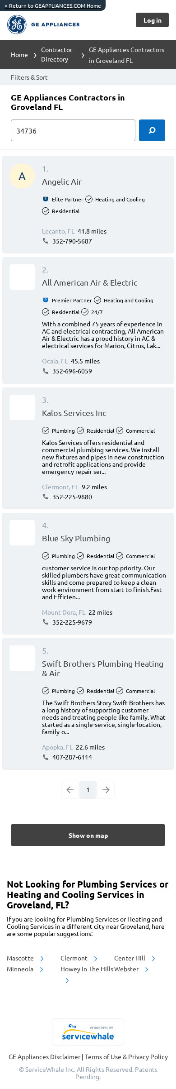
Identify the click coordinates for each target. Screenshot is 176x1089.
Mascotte (21, 958)
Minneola (21, 969)
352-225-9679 (71, 622)
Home (19, 54)
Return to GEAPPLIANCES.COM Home (53, 5)
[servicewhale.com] (88, 1032)
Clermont (74, 958)
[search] (152, 130)
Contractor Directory (56, 54)
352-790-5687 (71, 241)
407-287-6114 (71, 757)
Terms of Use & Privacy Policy (126, 1056)
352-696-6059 (71, 371)
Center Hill (130, 958)
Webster (127, 969)
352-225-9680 (71, 496)
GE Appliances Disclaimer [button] (45, 1056)
